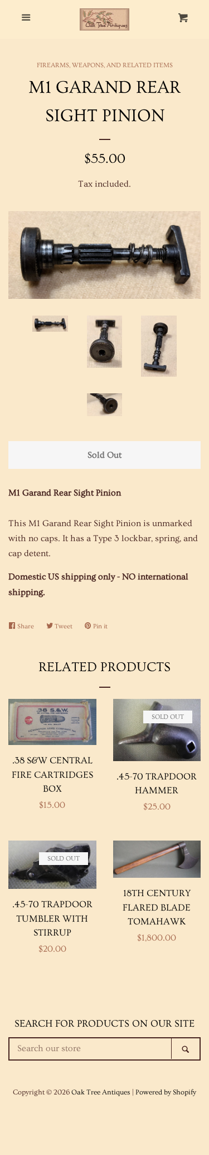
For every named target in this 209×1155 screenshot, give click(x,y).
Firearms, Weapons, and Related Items (105, 65)
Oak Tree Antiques (100, 1092)
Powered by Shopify (165, 1092)
